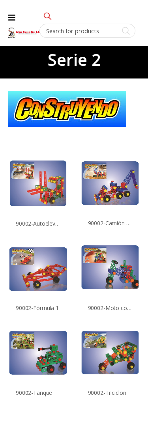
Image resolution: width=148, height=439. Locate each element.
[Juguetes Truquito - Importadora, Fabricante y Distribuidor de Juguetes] (23, 33)
